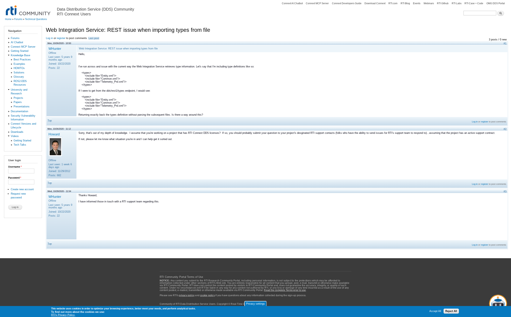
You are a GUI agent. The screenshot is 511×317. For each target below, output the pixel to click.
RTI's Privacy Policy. (63, 314)
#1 (505, 43)
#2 (505, 129)
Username (15, 166)
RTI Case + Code (473, 3)
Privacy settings (255, 303)
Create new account (22, 189)
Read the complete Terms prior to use (285, 290)
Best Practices (22, 59)
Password (14, 177)
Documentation (19, 111)
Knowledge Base (20, 55)
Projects (18, 97)
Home (8, 19)
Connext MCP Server (317, 3)
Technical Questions (36, 19)
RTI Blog (405, 3)
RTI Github (443, 3)
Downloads (17, 131)
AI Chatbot (17, 42)
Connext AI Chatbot (292, 3)
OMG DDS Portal (495, 3)
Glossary (19, 76)
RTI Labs (456, 3)
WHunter (55, 48)
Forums (18, 19)
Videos (15, 136)
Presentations (22, 106)
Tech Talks (20, 144)
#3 (505, 191)
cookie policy (207, 295)
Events (416, 3)
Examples (19, 63)
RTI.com (392, 3)
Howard (54, 134)
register (61, 38)
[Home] (28, 8)
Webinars (429, 3)
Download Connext (374, 3)
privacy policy (186, 295)
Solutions (19, 72)
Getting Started (19, 50)
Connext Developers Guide (346, 3)
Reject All (451, 311)
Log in (49, 38)
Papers (18, 102)
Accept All (435, 311)
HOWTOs (19, 68)
